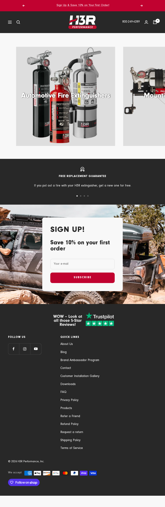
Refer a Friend (70, 416)
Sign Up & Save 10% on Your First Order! (83, 5)
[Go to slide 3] (84, 196)
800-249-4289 (131, 22)
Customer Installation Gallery (79, 376)
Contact (65, 368)
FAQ (63, 392)
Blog (63, 352)
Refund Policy (69, 424)
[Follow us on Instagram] (24, 348)
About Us (66, 344)
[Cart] (155, 22)
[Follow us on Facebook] (13, 348)
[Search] (18, 22)
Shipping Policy (70, 440)
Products (66, 408)
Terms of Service (71, 448)
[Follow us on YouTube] (35, 348)
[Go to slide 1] (77, 196)
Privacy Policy (69, 400)
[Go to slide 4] (88, 196)
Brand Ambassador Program (79, 360)
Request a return (71, 432)
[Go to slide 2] (80, 196)
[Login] (146, 22)
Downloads (68, 384)
